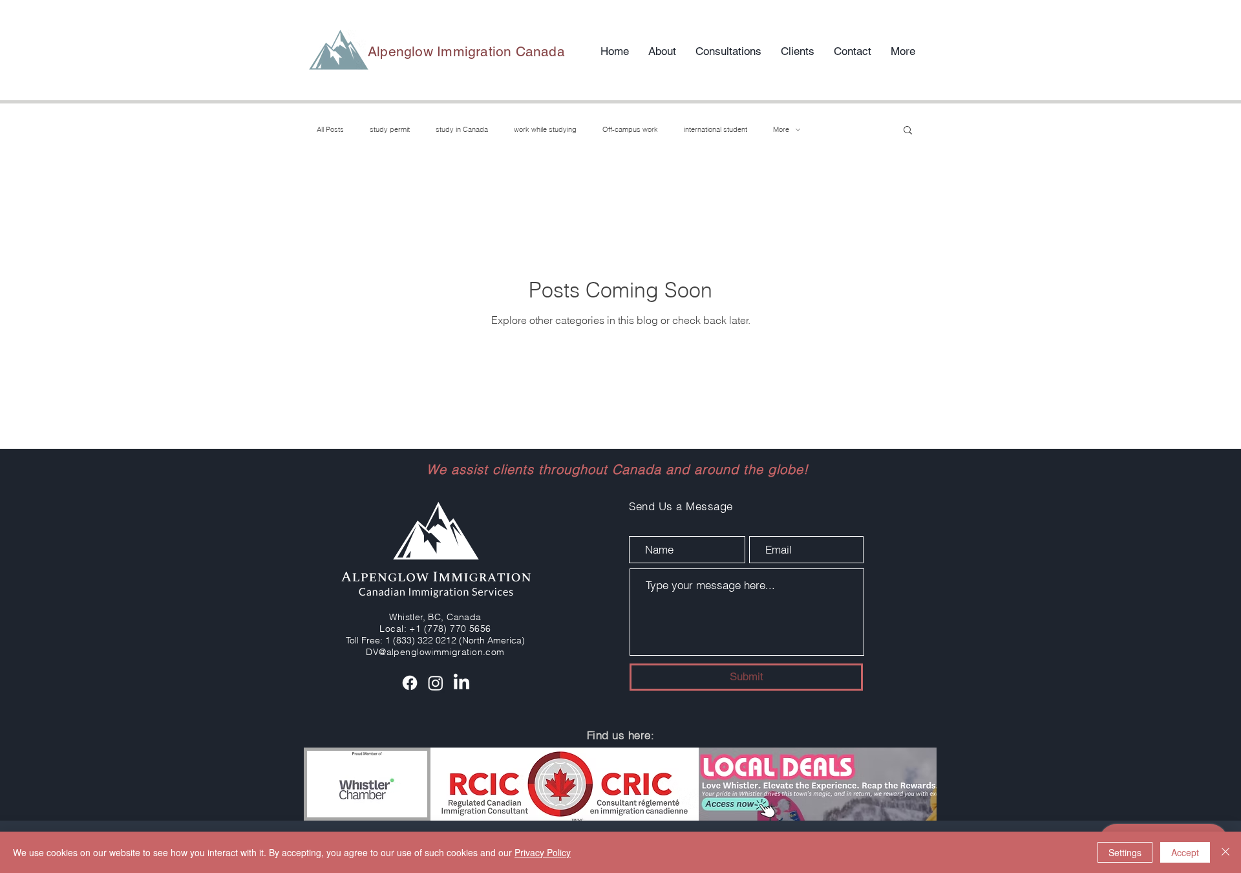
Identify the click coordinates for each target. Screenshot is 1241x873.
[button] (908, 131)
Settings (1124, 852)
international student (715, 129)
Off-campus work (630, 129)
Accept (1185, 852)
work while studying (545, 129)
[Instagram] (435, 683)
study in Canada (462, 129)
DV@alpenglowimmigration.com (435, 652)
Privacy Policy (542, 852)
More (781, 129)
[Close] (1225, 852)
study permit (390, 129)
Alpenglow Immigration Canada (466, 51)
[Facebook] (409, 683)
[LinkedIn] (461, 683)
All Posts (330, 129)
